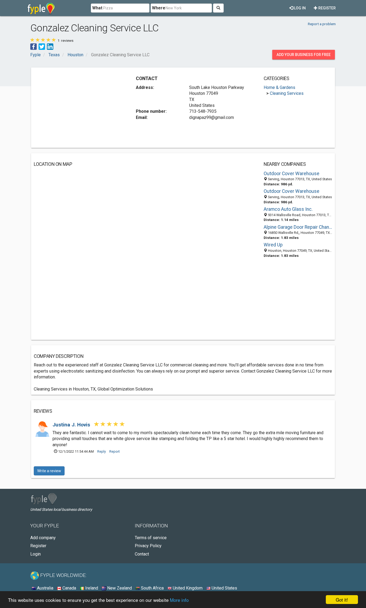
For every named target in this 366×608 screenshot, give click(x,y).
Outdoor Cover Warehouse (291, 173)
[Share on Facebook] (33, 46)
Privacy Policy (148, 545)
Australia (44, 588)
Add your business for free (304, 54)
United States (224, 588)
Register (327, 8)
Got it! (342, 599)
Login (35, 554)
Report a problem (322, 24)
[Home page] (41, 8)
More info (179, 599)
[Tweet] (42, 46)
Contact (142, 554)
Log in (299, 8)
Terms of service (151, 537)
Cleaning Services (287, 93)
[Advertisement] (79, 107)
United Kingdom (187, 588)
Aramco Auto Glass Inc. (288, 209)
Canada (68, 588)
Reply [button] (101, 451)
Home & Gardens (279, 87)
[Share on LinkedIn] (50, 46)
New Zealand (119, 588)
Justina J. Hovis (72, 425)
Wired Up (273, 244)
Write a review (49, 471)
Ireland (91, 588)
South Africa (152, 588)
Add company (43, 537)
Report (114, 451)
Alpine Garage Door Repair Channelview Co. (298, 227)
